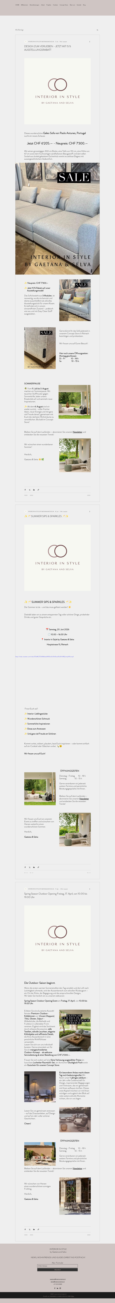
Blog (72, 1296)
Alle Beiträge (19, 30)
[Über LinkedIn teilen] (34, 490)
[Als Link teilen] (38, 490)
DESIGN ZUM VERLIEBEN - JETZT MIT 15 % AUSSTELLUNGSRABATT (47, 48)
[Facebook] (55, 1288)
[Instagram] (60, 1288)
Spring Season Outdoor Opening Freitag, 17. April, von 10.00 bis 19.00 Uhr (55, 895)
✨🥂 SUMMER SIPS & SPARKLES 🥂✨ (46, 516)
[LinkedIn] (57, 1288)
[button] (97, 30)
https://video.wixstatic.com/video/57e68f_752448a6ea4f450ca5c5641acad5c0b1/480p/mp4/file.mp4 (44, 657)
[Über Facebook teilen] (25, 490)
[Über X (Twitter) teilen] (29, 490)
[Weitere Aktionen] (90, 42)
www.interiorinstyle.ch (60, 1294)
